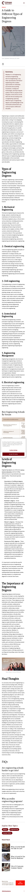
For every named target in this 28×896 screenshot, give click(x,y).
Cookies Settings (13, 450)
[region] (13, 448)
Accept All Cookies (13, 454)
